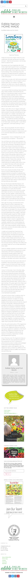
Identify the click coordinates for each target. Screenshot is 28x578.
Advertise (4, 563)
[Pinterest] (10, 2)
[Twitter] (5, 2)
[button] (14, 16)
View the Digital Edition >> (10, 413)
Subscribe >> (7, 411)
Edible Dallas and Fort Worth (14, 369)
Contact (4, 560)
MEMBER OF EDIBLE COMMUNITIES (14, 572)
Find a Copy (5, 558)
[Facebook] (2, 2)
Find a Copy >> (7, 410)
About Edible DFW (6, 557)
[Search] (25, 6)
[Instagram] (7, 2)
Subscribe (4, 562)
